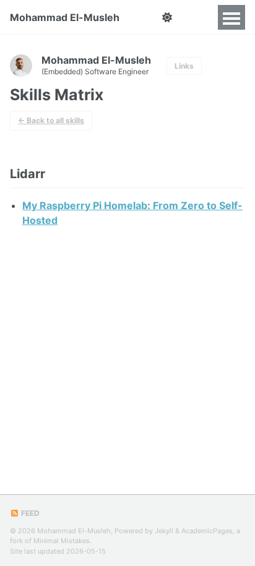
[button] (167, 17)
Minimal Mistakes (61, 540)
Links (184, 66)
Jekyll (164, 530)
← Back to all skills (51, 120)
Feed (29, 513)
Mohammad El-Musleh (64, 17)
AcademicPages (207, 530)
